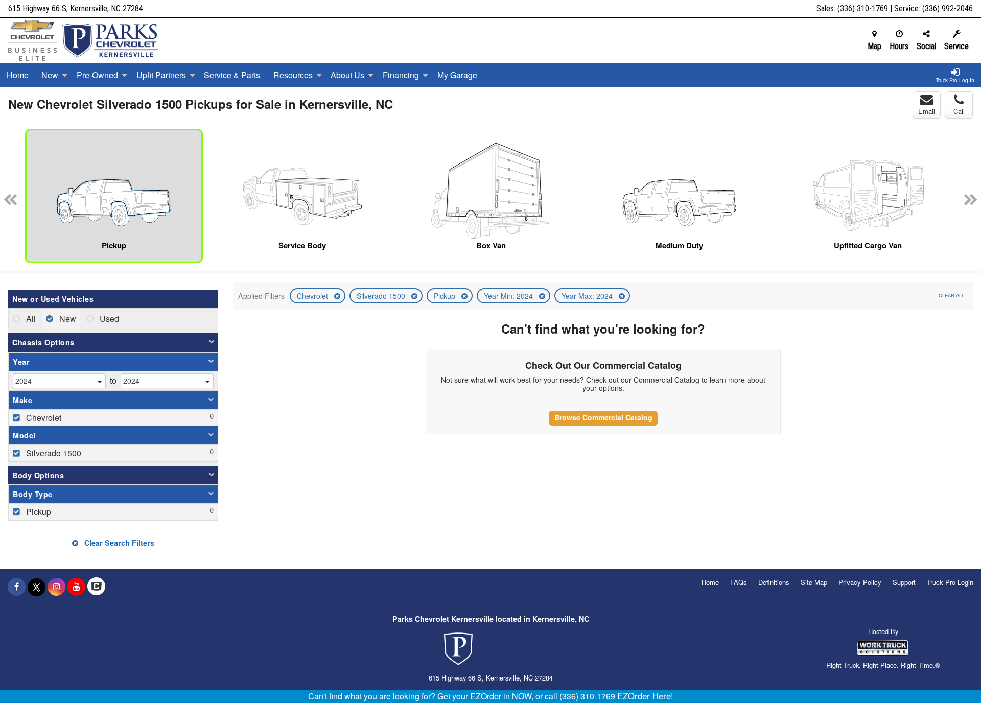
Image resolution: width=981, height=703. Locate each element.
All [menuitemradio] (30, 318)
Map (874, 46)
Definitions (773, 582)
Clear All (951, 295)
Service (956, 46)
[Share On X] (36, 586)
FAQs (738, 582)
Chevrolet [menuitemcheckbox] (42, 418)
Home (18, 75)
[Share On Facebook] (17, 586)
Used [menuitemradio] (108, 318)
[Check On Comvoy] (96, 586)
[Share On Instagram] (56, 586)
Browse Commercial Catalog (603, 417)
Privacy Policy (859, 582)
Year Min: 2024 (509, 296)
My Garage (457, 75)
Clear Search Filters (118, 542)
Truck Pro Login (950, 582)
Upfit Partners (161, 75)
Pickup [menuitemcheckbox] (37, 512)
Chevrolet (313, 296)
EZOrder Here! (645, 696)
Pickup (445, 296)
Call (959, 111)
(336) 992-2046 (947, 8)
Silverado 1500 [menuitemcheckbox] (52, 453)
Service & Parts (232, 75)
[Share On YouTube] (76, 586)
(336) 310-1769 (862, 8)
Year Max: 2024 (588, 296)
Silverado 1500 (382, 296)
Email (926, 111)
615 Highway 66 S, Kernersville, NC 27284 (75, 8)
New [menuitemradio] (66, 318)
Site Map (814, 582)
